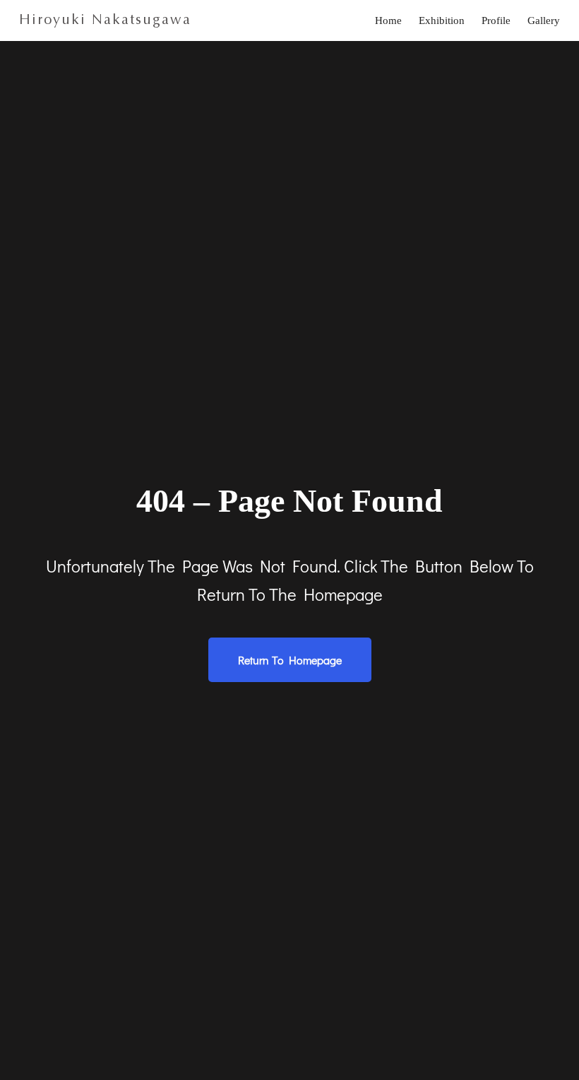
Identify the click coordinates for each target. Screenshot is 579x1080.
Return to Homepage (290, 659)
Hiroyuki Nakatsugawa (105, 19)
